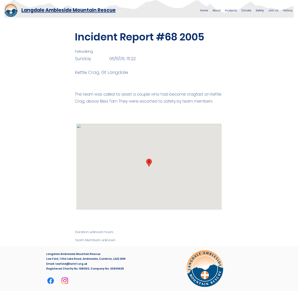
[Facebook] (50, 280)
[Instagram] (64, 280)
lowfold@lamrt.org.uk (71, 264)
